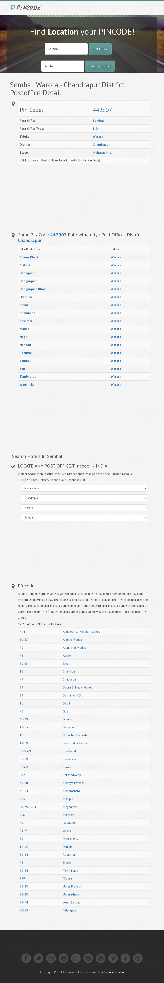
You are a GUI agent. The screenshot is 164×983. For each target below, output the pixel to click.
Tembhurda (28, 376)
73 (21, 863)
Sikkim (67, 863)
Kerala (67, 767)
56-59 (24, 759)
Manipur (68, 799)
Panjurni (26, 353)
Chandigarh (70, 671)
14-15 (24, 847)
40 (21, 711)
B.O (95, 128)
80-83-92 (26, 751)
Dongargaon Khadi (33, 289)
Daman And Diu (73, 695)
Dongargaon (28, 281)
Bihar (66, 664)
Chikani (25, 265)
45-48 (24, 783)
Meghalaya (70, 807)
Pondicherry (70, 839)
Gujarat (68, 719)
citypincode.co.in (113, 972)
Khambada (27, 313)
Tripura (67, 878)
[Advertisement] (110, 196)
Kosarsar (26, 321)
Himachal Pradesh (75, 735)
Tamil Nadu (70, 871)
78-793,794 (28, 807)
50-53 (24, 640)
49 (21, 679)
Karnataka (70, 759)
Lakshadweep (72, 775)
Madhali (25, 329)
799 (22, 878)
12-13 (24, 727)
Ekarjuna (26, 297)
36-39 (24, 719)
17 (21, 735)
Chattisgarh (70, 679)
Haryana (68, 727)
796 (22, 815)
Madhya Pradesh (74, 783)
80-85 (24, 664)
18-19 (24, 743)
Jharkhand (69, 751)
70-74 (24, 902)
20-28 (24, 886)
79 (21, 648)
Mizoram (69, 815)
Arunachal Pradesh (75, 648)
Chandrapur (101, 144)
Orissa (67, 831)
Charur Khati (29, 257)
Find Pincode (100, 66)
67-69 (24, 767)
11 (21, 703)
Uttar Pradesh (72, 886)
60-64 (24, 871)
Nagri (23, 337)
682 (22, 775)
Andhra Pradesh (73, 640)
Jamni (24, 305)
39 (21, 687)
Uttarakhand (71, 894)
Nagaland (69, 823)
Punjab (67, 847)
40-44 (24, 791)
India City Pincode (26, 7)
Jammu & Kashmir (75, 743)
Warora (98, 136)
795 (22, 799)
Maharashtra (102, 152)
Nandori (25, 345)
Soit (22, 369)
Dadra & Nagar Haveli (77, 687)
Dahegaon (27, 273)
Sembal (98, 120)
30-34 (24, 855)
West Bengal (71, 902)
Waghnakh (27, 384)
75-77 (24, 831)
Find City (100, 49)
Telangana (70, 910)
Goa (65, 711)
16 (21, 671)
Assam (67, 656)
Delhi (66, 703)
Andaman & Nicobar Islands (81, 632)
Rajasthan (69, 855)
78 (21, 656)
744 (22, 632)
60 (21, 839)
